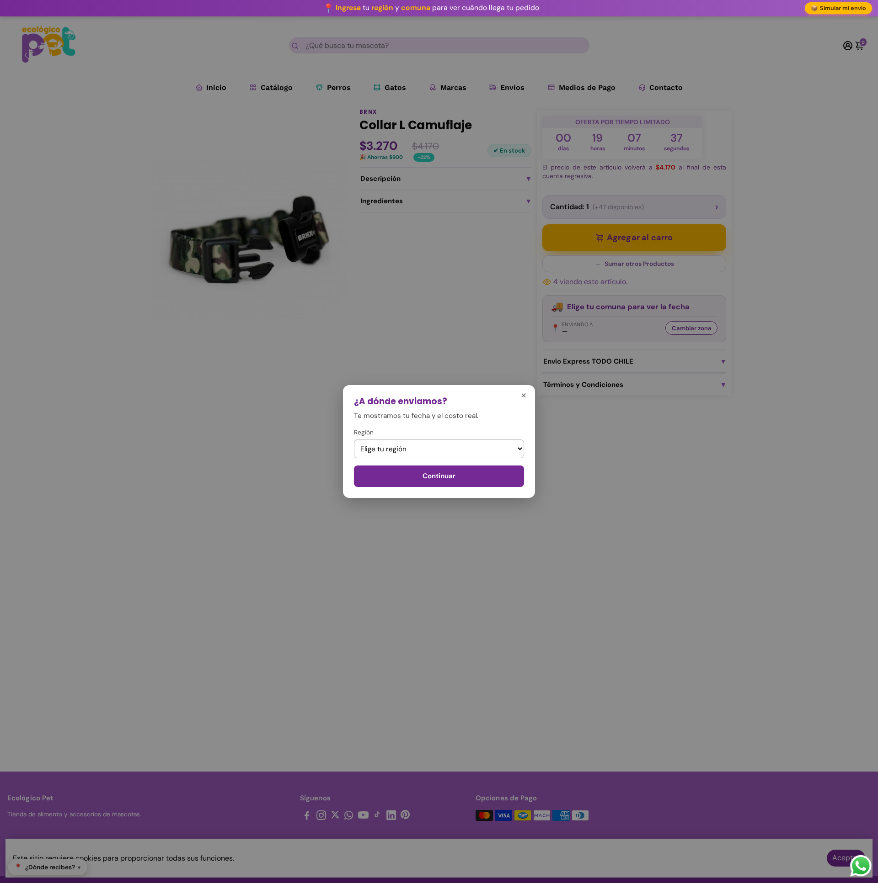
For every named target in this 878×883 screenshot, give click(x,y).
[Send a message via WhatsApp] (860, 865)
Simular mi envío (839, 8)
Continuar (439, 476)
